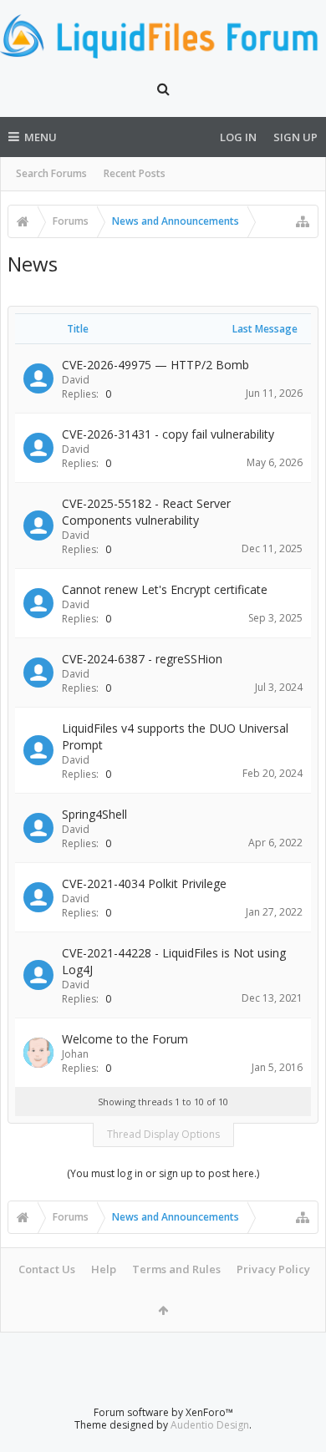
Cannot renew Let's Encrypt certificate (164, 589)
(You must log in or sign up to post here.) (163, 1173)
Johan (75, 1054)
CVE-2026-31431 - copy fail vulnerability (168, 434)
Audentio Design (210, 1425)
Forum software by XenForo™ (163, 1412)
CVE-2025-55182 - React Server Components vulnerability (146, 511)
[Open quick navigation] (303, 221)
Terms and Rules (176, 1269)
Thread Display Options (163, 1134)
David (75, 380)
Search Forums (51, 173)
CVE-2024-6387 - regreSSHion (142, 659)
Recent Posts (135, 173)
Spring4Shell (94, 814)
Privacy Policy (273, 1269)
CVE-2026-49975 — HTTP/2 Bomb (155, 365)
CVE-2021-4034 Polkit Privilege (144, 883)
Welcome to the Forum (125, 1039)
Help (103, 1269)
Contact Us (46, 1269)
